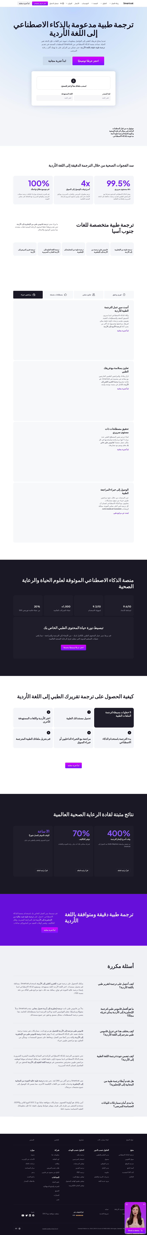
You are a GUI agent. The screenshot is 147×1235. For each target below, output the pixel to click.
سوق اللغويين (129, 1159)
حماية (107, 1209)
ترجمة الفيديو (80, 1168)
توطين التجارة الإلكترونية (76, 1185)
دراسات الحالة (30, 1163)
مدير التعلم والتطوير (102, 1155)
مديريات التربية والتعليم (101, 1177)
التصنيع (57, 1191)
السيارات (56, 1195)
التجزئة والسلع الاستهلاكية (51, 1186)
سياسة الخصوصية (128, 1214)
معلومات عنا (55, 1155)
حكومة (107, 1172)
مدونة (33, 1155)
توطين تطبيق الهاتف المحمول (75, 1181)
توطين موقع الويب (78, 1177)
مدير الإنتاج (105, 1168)
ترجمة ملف (80, 1155)
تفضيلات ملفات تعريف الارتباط (124, 1209)
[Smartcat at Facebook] (33, 1215)
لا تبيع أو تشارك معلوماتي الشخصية (50, 1228)
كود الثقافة (56, 1159)
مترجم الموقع (129, 1163)
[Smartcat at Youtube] (23, 1215)
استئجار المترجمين (78, 1159)
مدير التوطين (105, 1163)
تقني (57, 1199)
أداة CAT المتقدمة (128, 1172)
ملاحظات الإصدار (29, 1181)
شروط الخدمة (104, 1214)
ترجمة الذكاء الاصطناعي (126, 1155)
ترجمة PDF (80, 1172)
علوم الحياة (55, 1182)
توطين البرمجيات (79, 1163)
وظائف (57, 1163)
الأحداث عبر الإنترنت (28, 1159)
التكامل (131, 1177)
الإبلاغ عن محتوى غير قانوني (50, 1172)
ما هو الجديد (31, 1177)
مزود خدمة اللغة (103, 1181)
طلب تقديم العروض (53, 1168)
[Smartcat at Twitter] (27, 1215)
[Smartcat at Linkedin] (30, 1215)
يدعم (33, 1172)
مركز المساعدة (30, 1168)
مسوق (107, 1159)
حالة (132, 1218)
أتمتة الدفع (130, 1168)
